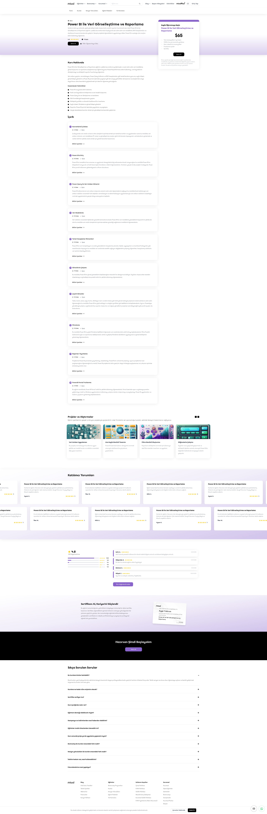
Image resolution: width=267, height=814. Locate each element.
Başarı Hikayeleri (158, 4)
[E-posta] (254, 809)
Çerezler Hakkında (179, 810)
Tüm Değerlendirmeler (123, 584)
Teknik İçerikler (85, 788)
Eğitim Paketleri (107, 10)
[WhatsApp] (262, 809)
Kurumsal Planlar (168, 800)
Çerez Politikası (140, 785)
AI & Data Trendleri (86, 785)
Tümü (71, 10)
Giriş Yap (195, 4)
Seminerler (166, 791)
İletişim (165, 803)
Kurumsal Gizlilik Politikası (143, 797)
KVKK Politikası (140, 788)
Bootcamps (166, 794)
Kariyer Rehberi (85, 797)
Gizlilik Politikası (140, 791)
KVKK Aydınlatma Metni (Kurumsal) (146, 800)
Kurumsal (166, 785)
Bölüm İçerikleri (77, 144)
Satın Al (73, 43)
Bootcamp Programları (115, 785)
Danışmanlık (167, 797)
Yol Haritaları (120, 10)
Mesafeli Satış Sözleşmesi (143, 794)
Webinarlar (84, 791)
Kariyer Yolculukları (92, 10)
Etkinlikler (170, 4)
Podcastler (84, 794)
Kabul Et (192, 810)
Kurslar (79, 10)
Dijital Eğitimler (168, 788)
